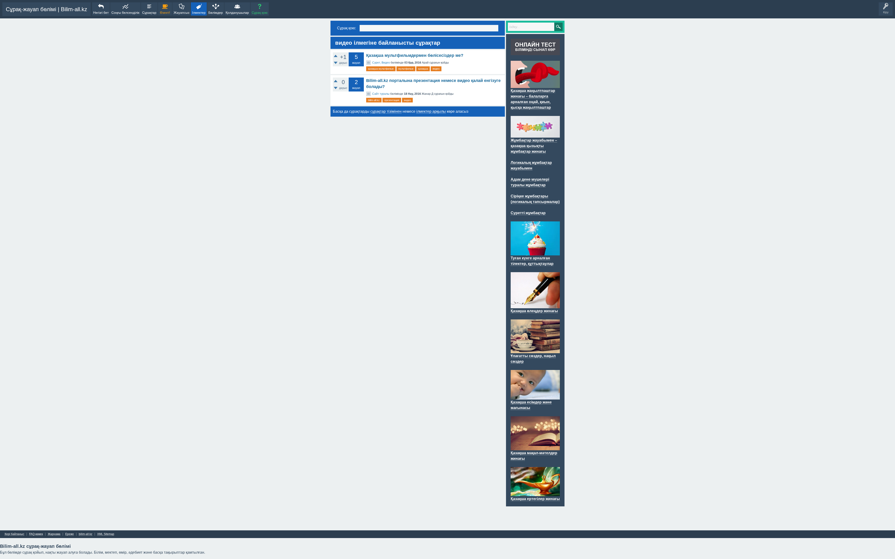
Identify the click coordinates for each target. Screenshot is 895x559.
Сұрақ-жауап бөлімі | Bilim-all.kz (46, 9)
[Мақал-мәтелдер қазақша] (535, 447)
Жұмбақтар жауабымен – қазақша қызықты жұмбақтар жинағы (534, 145)
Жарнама (54, 534)
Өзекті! (165, 12)
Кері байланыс (14, 534)
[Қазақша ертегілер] (535, 493)
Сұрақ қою (260, 12)
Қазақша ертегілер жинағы (535, 499)
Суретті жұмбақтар (528, 213)
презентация (391, 100)
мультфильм (405, 68)
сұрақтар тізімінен (386, 111)
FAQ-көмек (36, 534)
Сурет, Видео (381, 62)
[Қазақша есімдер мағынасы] (535, 397)
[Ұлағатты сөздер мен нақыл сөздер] (535, 350)
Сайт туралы (380, 93)
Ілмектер (199, 12)
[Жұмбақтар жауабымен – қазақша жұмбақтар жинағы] (535, 135)
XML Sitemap (105, 534)
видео (436, 68)
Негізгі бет (101, 12)
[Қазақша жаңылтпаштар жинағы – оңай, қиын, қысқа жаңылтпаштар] (535, 85)
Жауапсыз (181, 12)
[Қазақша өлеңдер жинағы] (535, 305)
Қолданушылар (237, 12)
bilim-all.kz (374, 100)
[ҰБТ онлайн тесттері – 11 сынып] (535, 52)
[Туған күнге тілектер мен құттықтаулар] (535, 253)
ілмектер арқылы (431, 111)
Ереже (69, 534)
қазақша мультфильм (381, 68)
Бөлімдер (215, 12)
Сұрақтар (149, 12)
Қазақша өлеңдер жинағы (534, 311)
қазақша (423, 68)
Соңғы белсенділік (125, 12)
